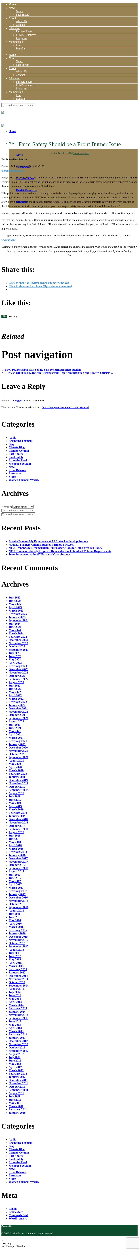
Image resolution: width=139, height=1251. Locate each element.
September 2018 (18, 829)
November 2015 (18, 939)
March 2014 (16, 1005)
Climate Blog (17, 447)
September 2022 (18, 679)
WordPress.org (18, 1218)
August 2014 (16, 988)
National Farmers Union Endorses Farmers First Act (41, 544)
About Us (21, 21)
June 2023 (15, 656)
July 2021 (14, 724)
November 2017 (18, 861)
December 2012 (18, 1040)
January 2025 (17, 617)
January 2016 (17, 933)
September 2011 (18, 1089)
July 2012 (14, 1057)
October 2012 (17, 1047)
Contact (20, 24)
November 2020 (18, 750)
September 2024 (18, 620)
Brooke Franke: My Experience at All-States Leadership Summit (48, 541)
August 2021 (16, 721)
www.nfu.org (8, 240)
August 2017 (16, 871)
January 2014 (17, 1011)
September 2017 (18, 868)
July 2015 (14, 952)
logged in (20, 400)
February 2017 (18, 891)
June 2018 (15, 838)
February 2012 (18, 1073)
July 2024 (14, 623)
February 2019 (18, 812)
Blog (11, 444)
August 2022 (16, 682)
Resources (15, 473)
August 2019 (16, 793)
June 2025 (15, 600)
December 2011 (18, 1080)
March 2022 (16, 698)
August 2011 (16, 1093)
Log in (13, 1208)
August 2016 (16, 910)
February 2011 (18, 1109)
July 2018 (14, 835)
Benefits (20, 48)
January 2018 (17, 855)
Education (14, 28)
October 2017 (17, 864)
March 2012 (16, 1070)
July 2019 (14, 796)
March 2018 (16, 848)
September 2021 (18, 718)
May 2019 (15, 802)
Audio (12, 437)
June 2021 (15, 727)
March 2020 (16, 770)
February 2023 (18, 666)
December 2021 (18, 708)
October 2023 (17, 646)
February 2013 (18, 1034)
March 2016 (16, 926)
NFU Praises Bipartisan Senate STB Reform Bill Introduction (41, 369)
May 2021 (15, 731)
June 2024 (15, 626)
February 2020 (18, 773)
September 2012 (18, 1050)
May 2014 (15, 998)
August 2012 (16, 1054)
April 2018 (15, 845)
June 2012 (15, 1060)
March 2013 (16, 1031)
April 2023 (15, 662)
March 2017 (16, 887)
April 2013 (15, 1027)
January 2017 (17, 894)
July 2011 (14, 1096)
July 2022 (14, 685)
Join (18, 45)
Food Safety (16, 457)
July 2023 (14, 652)
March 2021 (16, 737)
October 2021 (17, 714)
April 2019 (15, 806)
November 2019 (18, 783)
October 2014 (17, 982)
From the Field (18, 460)
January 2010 (17, 1112)
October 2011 (17, 1086)
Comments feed (18, 1215)
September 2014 (18, 985)
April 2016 (15, 923)
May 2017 (15, 881)
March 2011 (16, 1106)
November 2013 (18, 1014)
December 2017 (18, 858)
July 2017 (14, 874)
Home (12, 4)
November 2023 (18, 643)
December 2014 (18, 975)
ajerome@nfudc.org (12, 170)
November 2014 (18, 979)
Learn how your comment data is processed (65, 407)
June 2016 (15, 917)
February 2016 (18, 930)
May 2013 (15, 1024)
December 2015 (18, 936)
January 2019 (17, 816)
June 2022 (15, 688)
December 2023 (18, 639)
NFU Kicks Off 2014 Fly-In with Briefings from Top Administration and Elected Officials (57, 372)
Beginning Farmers (20, 440)
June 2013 (15, 1021)
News (12, 7)
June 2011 (15, 1099)
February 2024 (18, 636)
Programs (21, 38)
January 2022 (17, 705)
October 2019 (17, 786)
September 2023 (18, 649)
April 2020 (15, 767)
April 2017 (15, 884)
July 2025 (14, 597)
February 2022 (18, 701)
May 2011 (15, 1102)
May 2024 (15, 630)
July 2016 (14, 913)
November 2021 (18, 711)
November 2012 (18, 1044)
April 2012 (15, 1067)
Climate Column (19, 450)
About (12, 18)
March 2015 (16, 966)
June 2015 (15, 956)
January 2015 (17, 972)
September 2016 (18, 907)
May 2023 (15, 659)
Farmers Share (24, 31)
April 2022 (15, 695)
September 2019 (18, 789)
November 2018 (18, 822)
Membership (16, 41)
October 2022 (17, 675)
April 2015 (15, 962)
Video (12, 476)
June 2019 (15, 799)
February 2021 (18, 741)
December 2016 (18, 897)
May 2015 (15, 959)
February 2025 (18, 613)
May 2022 (15, 692)
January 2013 (17, 1037)
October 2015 (17, 943)
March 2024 (16, 633)
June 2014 (15, 995)
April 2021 (15, 734)
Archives (6, 506)
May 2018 (15, 842)
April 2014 (15, 1001)
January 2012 (17, 1076)
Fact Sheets (22, 14)
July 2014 (14, 992)
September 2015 (18, 946)
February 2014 (18, 1008)
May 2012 (15, 1063)
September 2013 (18, 1018)
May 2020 (15, 763)
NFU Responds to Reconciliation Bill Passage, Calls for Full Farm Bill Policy (55, 547)
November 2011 (18, 1083)
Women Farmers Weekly (24, 479)
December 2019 (18, 780)
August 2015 (16, 949)
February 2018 (18, 851)
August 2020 (16, 760)
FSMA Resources (26, 34)
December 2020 (18, 747)
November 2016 (18, 900)
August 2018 (16, 832)
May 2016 (15, 920)
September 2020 (18, 757)
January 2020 (17, 776)
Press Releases (81, 153)
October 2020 (17, 754)
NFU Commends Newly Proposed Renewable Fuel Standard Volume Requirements (60, 551)
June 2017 (15, 877)
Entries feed (16, 1212)
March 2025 (16, 610)
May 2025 (15, 604)
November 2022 (18, 672)
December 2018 (18, 819)
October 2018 (17, 825)
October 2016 (17, 904)
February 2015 (18, 969)
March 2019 (16, 809)
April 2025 (15, 607)
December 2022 (18, 669)
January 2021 (17, 744)
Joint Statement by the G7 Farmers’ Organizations (39, 554)
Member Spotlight (20, 463)
